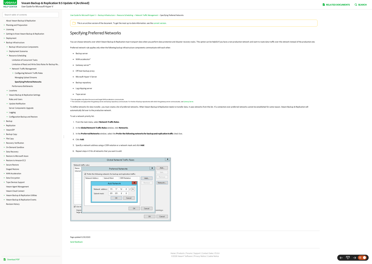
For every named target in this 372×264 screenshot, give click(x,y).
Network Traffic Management (24, 69)
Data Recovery (12, 151)
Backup (9, 121)
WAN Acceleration (13, 173)
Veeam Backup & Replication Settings (24, 95)
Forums (189, 253)
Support (197, 253)
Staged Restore (12, 169)
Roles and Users (15, 99)
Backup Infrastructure (15, 42)
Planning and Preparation (16, 25)
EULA (217, 253)
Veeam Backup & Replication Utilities (21, 195)
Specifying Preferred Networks (28, 82)
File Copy (10, 138)
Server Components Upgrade (21, 108)
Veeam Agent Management (17, 186)
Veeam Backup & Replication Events (21, 200)
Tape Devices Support (15, 182)
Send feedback (76, 242)
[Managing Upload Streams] (341, 258)
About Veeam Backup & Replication (21, 21)
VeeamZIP (10, 130)
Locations (13, 90)
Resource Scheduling (17, 55)
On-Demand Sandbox (15, 147)
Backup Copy (11, 134)
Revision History (13, 204)
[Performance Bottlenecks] (354, 258)
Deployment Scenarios (18, 51)
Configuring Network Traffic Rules (29, 73)
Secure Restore (12, 165)
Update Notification (17, 103)
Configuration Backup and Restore (23, 117)
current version (159, 23)
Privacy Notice (200, 256)
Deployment (11, 38)
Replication (10, 125)
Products (181, 253)
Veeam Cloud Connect (15, 191)
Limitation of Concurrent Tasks (24, 60)
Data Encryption (13, 178)
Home (173, 253)
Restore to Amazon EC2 (16, 160)
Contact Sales (207, 253)
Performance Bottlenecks (22, 86)
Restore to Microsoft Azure (17, 156)
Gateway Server (188, 101)
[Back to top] (348, 258)
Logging (12, 112)
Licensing (10, 29)
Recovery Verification (15, 143)
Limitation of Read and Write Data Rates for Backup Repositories (35, 64)
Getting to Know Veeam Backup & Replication (25, 34)
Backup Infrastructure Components (23, 47)
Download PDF (13, 259)
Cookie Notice (213, 256)
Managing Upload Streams (26, 77)
